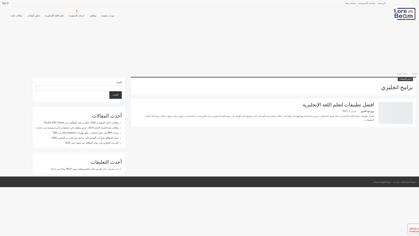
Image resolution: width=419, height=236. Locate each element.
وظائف (93, 16)
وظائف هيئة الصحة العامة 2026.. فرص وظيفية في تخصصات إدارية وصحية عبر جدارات (77, 128)
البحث (119, 82)
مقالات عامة (16, 16)
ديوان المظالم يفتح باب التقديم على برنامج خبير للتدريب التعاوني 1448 (85, 138)
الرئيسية (382, 3)
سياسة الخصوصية (366, 3)
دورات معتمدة (108, 16)
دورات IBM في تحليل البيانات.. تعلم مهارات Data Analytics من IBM (85, 133)
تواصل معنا (350, 3)
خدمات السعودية (77, 16)
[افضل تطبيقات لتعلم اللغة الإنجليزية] (395, 113)
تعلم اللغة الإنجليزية (54, 16)
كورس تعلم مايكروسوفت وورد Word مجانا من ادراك (76, 169)
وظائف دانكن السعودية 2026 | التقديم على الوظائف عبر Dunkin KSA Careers (81, 123)
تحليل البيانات (33, 16)
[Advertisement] (209, 46)
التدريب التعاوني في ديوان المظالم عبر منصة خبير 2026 (91, 143)
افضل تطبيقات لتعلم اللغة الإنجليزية (338, 104)
